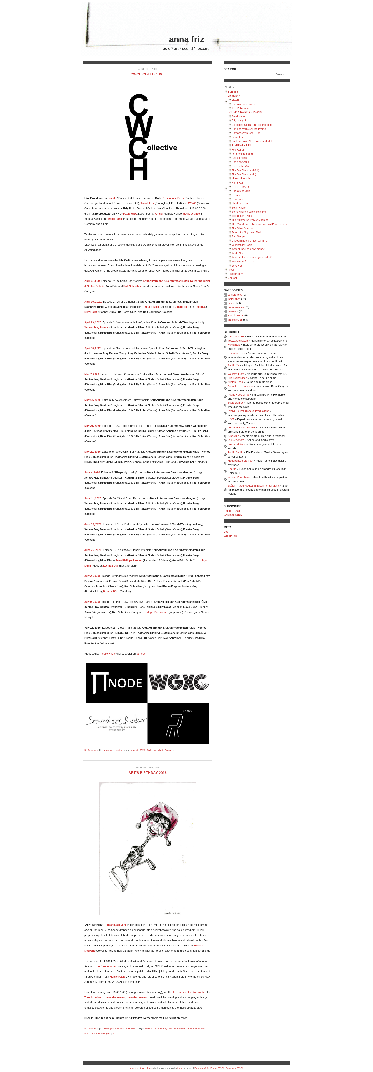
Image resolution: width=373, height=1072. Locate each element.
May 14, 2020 (92, 400)
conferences (235, 294)
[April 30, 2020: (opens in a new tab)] (102, 348)
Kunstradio (191, 1028)
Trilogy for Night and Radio (247, 232)
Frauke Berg (151, 306)
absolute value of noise (241, 427)
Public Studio (235, 452)
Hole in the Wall (241, 166)
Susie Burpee (236, 402)
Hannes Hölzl (111, 591)
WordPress (230, 535)
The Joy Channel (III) (244, 174)
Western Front (236, 373)
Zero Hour (237, 265)
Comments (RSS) (234, 514)
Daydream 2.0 (201, 1068)
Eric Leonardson (237, 378)
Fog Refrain (238, 149)
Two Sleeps (238, 236)
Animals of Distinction (240, 386)
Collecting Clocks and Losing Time (252, 124)
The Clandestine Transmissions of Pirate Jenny (259, 224)
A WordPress (146, 1068)
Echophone (238, 137)
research (233, 311)
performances (117, 1028)
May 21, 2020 (92, 425)
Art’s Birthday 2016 (147, 773)
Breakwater (238, 116)
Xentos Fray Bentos (96, 327)
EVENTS (233, 91)
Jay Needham (236, 440)
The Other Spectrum (243, 228)
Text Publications (241, 108)
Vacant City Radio (242, 244)
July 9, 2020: (92, 601)
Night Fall (237, 182)
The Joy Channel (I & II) (245, 170)
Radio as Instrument (243, 104)
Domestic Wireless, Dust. (246, 133)
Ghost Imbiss (239, 157)
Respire (236, 195)
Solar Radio (239, 207)
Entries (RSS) (232, 510)
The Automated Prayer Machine (250, 219)
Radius (232, 469)
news (106, 750)
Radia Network (236, 353)
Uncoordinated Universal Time (249, 240)
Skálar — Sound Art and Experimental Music (254, 485)
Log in (227, 531)
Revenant (237, 199)
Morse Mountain (241, 178)
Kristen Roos (235, 382)
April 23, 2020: (93, 322)
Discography (235, 273)
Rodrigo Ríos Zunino (156, 612)
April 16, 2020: (93, 301)
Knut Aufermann (177, 1028)
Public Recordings (238, 394)
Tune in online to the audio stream (104, 997)
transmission (116, 750)
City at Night (239, 120)
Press (231, 269)
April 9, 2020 (92, 281)
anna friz (186, 39)
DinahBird (181, 306)
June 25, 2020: (93, 550)
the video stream (137, 997)
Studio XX (233, 365)
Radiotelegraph (241, 191)
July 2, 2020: (92, 576)
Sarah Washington (177, 281)
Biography (234, 95)
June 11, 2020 (92, 498)
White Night (238, 253)
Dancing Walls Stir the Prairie (249, 128)
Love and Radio (237, 444)
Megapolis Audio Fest (240, 460)
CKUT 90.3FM (236, 336)
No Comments (91, 750)
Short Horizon (240, 203)
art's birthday (161, 1028)
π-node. (141, 653)
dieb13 (201, 306)
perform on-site (106, 966)
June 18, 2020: (93, 524)
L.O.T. (231, 419)
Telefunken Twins (242, 215)
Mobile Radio (108, 653)
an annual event (116, 924)
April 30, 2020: (93, 348)
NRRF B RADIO (241, 186)
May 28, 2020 (92, 451)
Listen (235, 99)
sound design (236, 315)
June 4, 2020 (92, 472)
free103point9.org (238, 340)
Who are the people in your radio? (252, 257)
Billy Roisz (90, 312)
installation (234, 299)
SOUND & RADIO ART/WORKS (246, 112)
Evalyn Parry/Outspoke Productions (248, 411)
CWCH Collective (148, 74)
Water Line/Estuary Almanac (248, 249)
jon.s (179, 1068)
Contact (232, 277)
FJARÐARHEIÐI (241, 145)
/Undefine (233, 436)
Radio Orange (191, 213)
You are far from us (243, 261)
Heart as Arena (240, 161)
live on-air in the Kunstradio (189, 992)
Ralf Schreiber (132, 286)
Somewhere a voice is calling (249, 211)
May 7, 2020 (91, 374)
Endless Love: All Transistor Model (252, 141)
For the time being (242, 153)
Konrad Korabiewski (239, 477)
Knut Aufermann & (154, 281)
